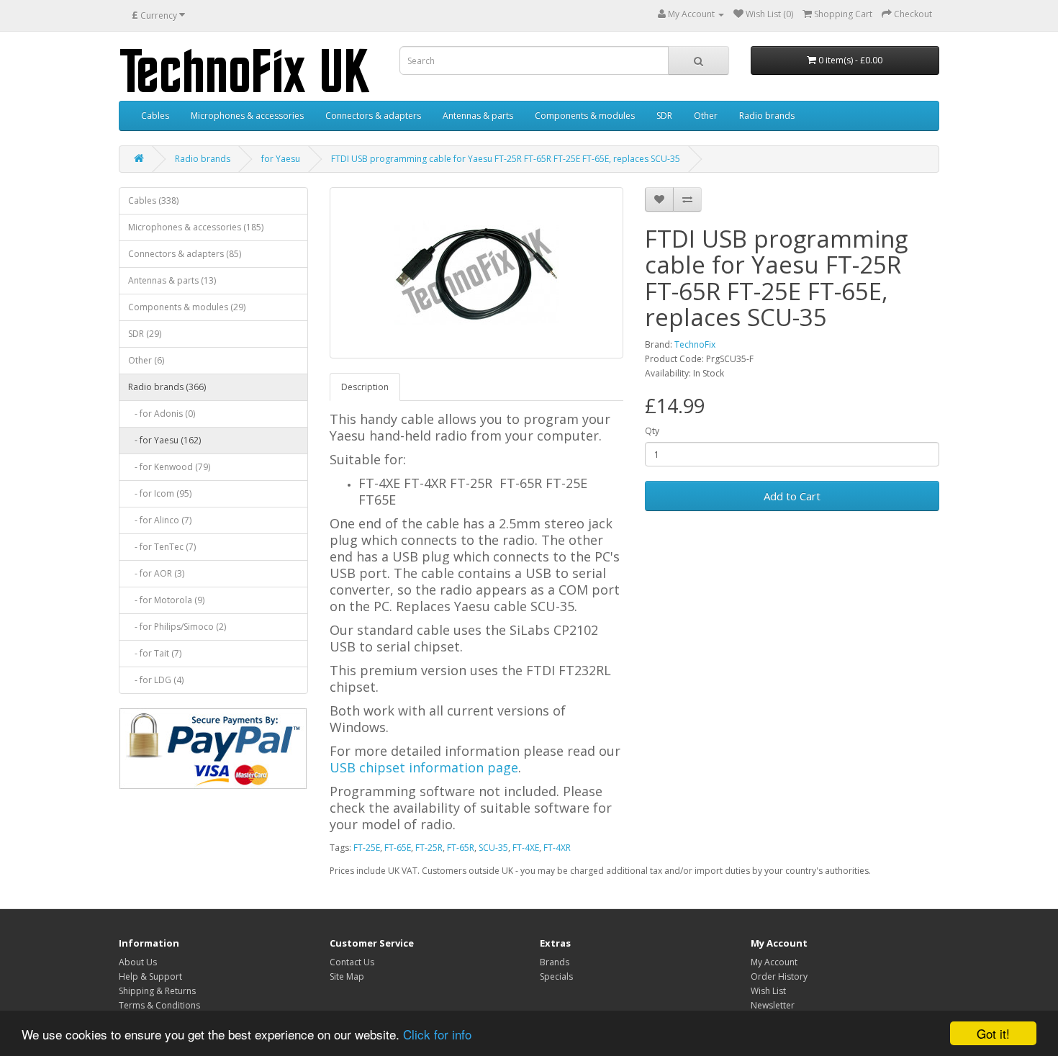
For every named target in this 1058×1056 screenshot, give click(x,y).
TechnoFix (694, 344)
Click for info (437, 1034)
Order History (779, 976)
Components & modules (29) (186, 307)
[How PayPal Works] (213, 748)
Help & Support (150, 976)
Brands (554, 962)
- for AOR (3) (156, 573)
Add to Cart (792, 496)
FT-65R (460, 847)
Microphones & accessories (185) (195, 227)
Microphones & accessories (247, 115)
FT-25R (429, 847)
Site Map (347, 976)
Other (706, 115)
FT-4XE (525, 847)
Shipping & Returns (157, 991)
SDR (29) (144, 334)
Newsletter (773, 1005)
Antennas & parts (478, 115)
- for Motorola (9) (166, 600)
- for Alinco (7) (159, 520)
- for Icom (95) (159, 493)
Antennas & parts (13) (172, 280)
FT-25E (366, 847)
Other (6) (146, 360)
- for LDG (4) (156, 680)
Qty (652, 431)
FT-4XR (557, 847)
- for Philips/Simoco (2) (177, 626)
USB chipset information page (424, 767)
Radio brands (767, 115)
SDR (664, 115)
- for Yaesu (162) (164, 440)
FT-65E (397, 847)
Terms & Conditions (159, 1005)
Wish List (768, 991)
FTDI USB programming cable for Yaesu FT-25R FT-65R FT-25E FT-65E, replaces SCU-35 (505, 159)
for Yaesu (280, 159)
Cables (155, 115)
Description (365, 387)
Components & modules (585, 115)
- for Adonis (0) (161, 413)
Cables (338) (153, 200)
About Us (138, 962)
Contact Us (352, 962)
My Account (774, 962)
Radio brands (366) (167, 387)
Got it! (993, 1033)
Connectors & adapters (373, 115)
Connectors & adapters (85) (184, 254)
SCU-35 (493, 847)
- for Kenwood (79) (169, 467)
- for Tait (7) (154, 653)
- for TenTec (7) (162, 547)
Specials (556, 976)
